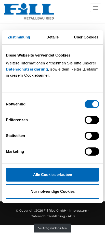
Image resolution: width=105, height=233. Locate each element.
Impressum (78, 210)
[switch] (92, 120)
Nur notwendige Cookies (53, 191)
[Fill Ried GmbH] (29, 11)
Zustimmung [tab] (19, 37)
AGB (71, 216)
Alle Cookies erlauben (52, 174)
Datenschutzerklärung (27, 69)
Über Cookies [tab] (86, 37)
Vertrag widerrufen (52, 228)
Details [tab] (52, 37)
